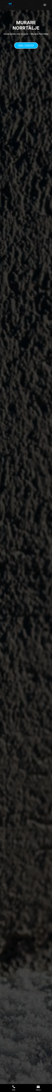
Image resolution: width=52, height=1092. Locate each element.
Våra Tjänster (26, 45)
